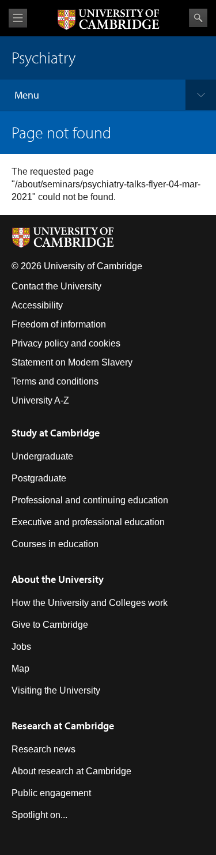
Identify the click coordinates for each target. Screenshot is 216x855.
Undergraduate (42, 456)
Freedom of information (59, 324)
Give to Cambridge (50, 625)
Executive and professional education (88, 522)
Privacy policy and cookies (66, 343)
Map (20, 668)
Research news (43, 749)
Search (198, 18)
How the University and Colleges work (90, 603)
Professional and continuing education (90, 500)
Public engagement (51, 793)
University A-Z (40, 400)
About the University (58, 579)
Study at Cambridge (56, 432)
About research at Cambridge (71, 771)
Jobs (21, 646)
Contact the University (56, 286)
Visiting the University (56, 690)
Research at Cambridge (63, 725)
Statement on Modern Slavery (72, 362)
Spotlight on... (39, 815)
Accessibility (37, 305)
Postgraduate (39, 478)
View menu (18, 18)
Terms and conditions (55, 381)
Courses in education (55, 544)
